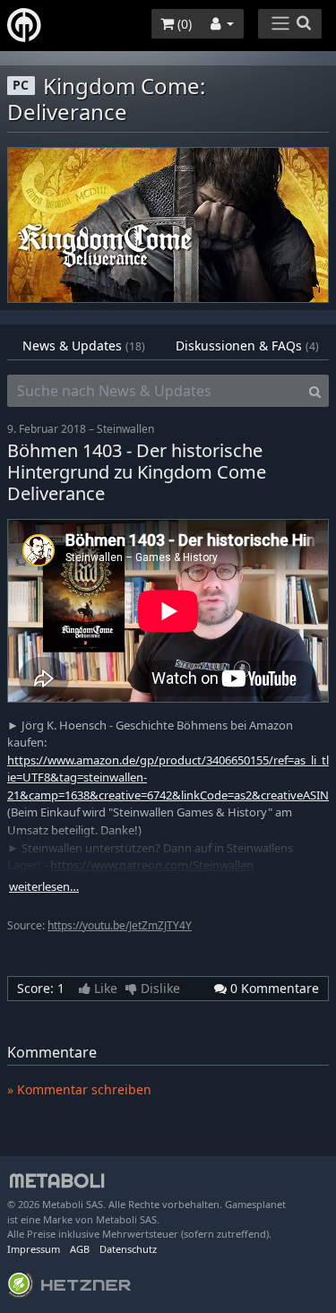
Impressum (33, 1249)
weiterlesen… (44, 886)
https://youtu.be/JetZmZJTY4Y (119, 925)
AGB (80, 1249)
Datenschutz (128, 1249)
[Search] (315, 391)
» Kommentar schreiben (79, 1089)
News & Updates (83, 345)
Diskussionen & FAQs (247, 345)
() (183, 23)
